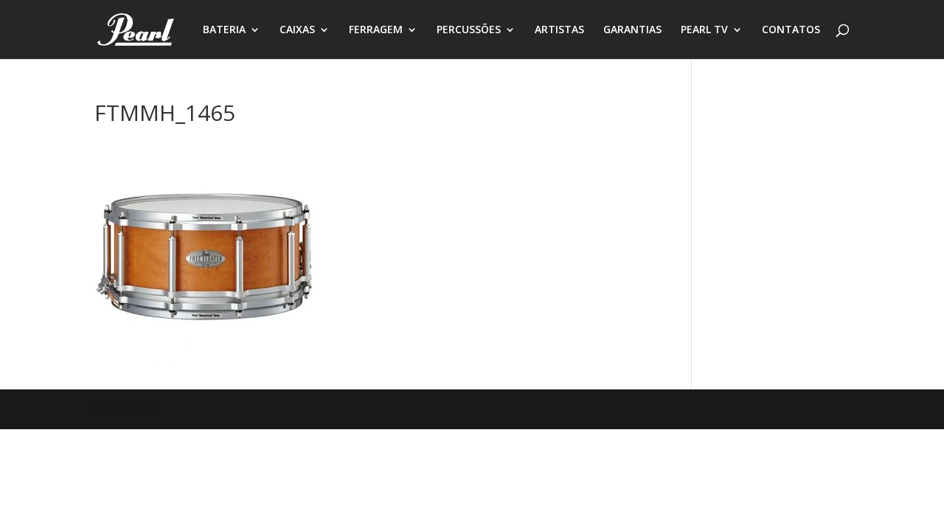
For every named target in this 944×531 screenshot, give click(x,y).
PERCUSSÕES (469, 30)
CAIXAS (297, 30)
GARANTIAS (632, 30)
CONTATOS (791, 30)
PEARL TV (704, 30)
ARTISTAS (559, 30)
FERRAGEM (376, 30)
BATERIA (224, 30)
